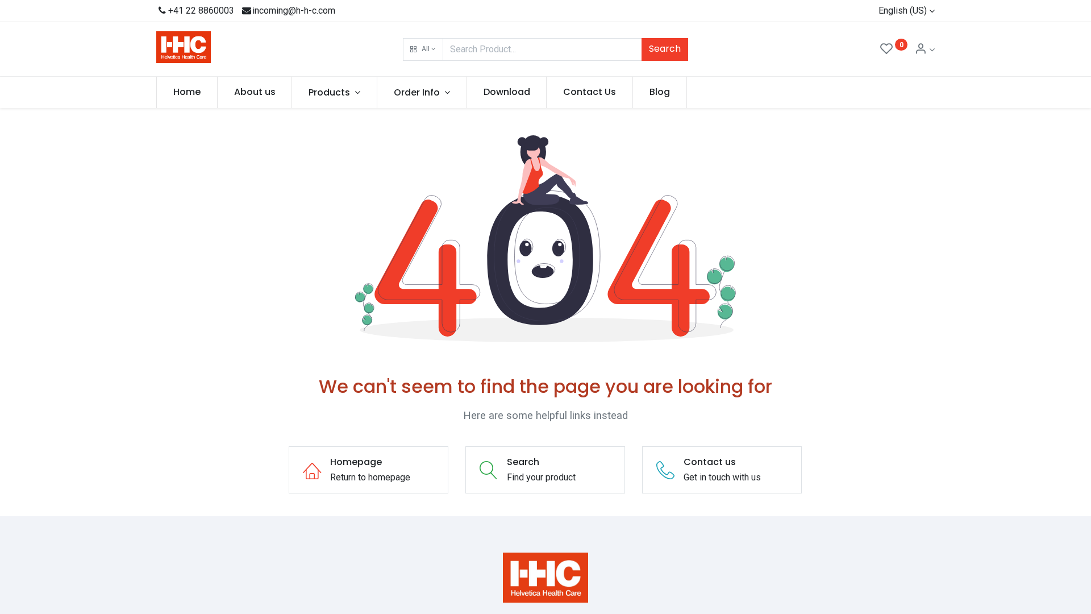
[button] (423, 49)
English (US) (902, 10)
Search (665, 48)
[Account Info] (924, 49)
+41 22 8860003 (201, 10)
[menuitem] (187, 92)
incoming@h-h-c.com (293, 10)
